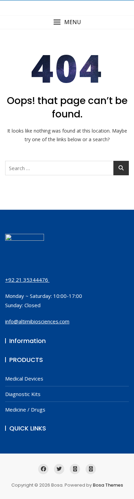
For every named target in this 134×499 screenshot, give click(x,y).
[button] (67, 22)
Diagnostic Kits (23, 394)
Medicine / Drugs (25, 409)
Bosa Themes (108, 485)
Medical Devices (24, 378)
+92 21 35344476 (27, 279)
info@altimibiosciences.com (37, 321)
